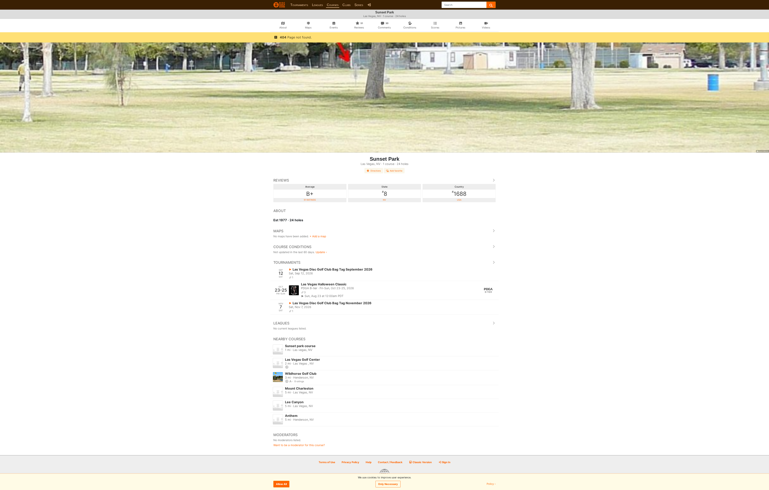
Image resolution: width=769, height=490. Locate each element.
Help (368, 462)
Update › (321, 252)
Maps (278, 231)
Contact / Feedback (390, 462)
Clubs (346, 5)
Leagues (317, 5)
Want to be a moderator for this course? (299, 445)
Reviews (281, 180)
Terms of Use (327, 462)
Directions (375, 170)
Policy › (491, 484)
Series (358, 5)
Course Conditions (292, 247)
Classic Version (422, 462)
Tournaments (299, 5)
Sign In (445, 462)
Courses (332, 5)
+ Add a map (318, 236)
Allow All (281, 484)
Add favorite (396, 170)
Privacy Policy (350, 462)
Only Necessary (388, 484)
